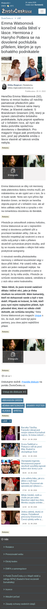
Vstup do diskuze (14, 391)
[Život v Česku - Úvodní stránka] (17, 11)
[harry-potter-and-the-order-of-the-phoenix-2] (13, 161)
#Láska (6, 411)
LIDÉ (19, 18)
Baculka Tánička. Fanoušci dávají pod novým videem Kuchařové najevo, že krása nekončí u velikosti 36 (33, 432)
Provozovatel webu (14, 554)
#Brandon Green (12, 400)
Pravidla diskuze (30, 382)
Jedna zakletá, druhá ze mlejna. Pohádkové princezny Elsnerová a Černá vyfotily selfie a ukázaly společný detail (32, 517)
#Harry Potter (36, 405)
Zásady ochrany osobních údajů (20, 604)
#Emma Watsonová (13, 405)
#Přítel (18, 411)
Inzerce (8, 589)
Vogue (38, 315)
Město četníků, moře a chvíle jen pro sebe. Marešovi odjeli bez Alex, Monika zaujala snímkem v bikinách (33, 500)
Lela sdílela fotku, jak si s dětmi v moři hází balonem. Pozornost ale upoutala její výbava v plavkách (32, 483)
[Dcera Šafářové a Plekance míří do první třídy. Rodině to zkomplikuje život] (10, 450)
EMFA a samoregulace (16, 569)
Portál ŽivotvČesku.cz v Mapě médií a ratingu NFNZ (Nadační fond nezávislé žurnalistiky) (21, 579)
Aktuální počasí (12, 597)
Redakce (9, 547)
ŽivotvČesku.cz (7, 18)
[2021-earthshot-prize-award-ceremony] (34, 161)
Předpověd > (5, 3)
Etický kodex (11, 561)
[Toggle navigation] (42, 11)
